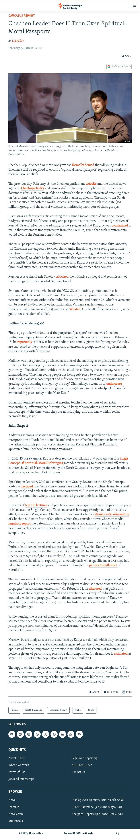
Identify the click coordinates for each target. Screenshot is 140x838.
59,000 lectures (36, 505)
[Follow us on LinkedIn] (62, 734)
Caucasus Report (21, 16)
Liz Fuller (18, 40)
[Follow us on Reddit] (20, 734)
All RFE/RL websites (31, 833)
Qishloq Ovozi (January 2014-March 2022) (98, 800)
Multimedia (15, 820)
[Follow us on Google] (37, 734)
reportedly (24, 342)
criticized (62, 276)
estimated (121, 654)
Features (13, 807)
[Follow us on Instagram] (28, 734)
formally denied (83, 165)
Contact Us (78, 772)
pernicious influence (103, 565)
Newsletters (16, 813)
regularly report (19, 523)
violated (75, 309)
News (11, 800)
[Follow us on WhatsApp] (70, 734)
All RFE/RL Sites (82, 765)
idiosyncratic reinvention (111, 514)
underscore (114, 384)
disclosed (95, 589)
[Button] (127, 56)
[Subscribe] (79, 734)
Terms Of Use (16, 772)
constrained (120, 225)
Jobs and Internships (21, 779)
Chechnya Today (32, 188)
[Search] (117, 833)
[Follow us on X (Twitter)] (45, 734)
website (91, 184)
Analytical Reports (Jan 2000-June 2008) (97, 813)
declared (27, 486)
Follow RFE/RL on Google (78, 833)
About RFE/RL (17, 758)
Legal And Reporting (84, 758)
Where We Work (18, 765)
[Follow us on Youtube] (11, 734)
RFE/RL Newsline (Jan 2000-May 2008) (97, 807)
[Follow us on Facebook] (53, 734)
